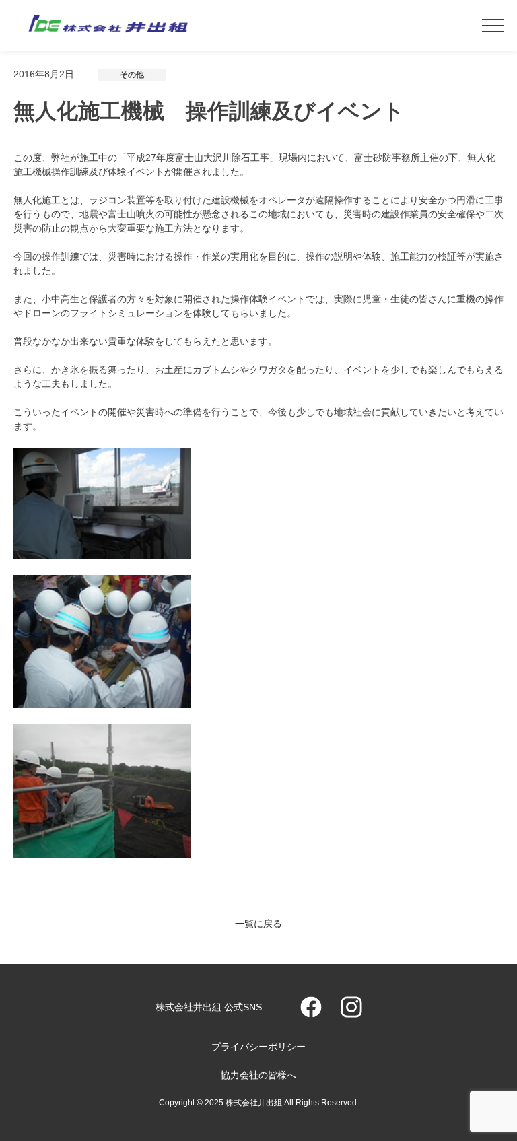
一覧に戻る (258, 923)
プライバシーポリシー (258, 1046)
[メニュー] (493, 25)
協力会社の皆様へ (258, 1075)
